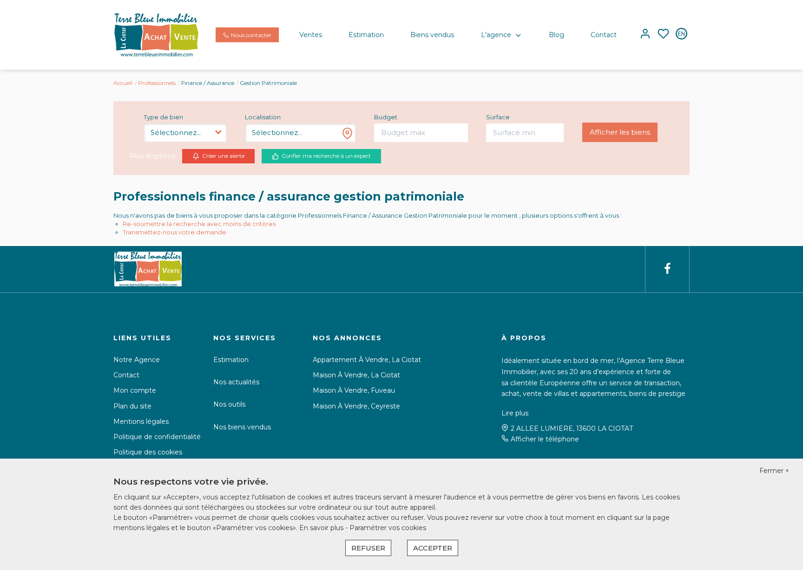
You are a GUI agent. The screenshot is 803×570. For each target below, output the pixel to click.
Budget (385, 117)
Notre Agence (136, 360)
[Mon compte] (645, 34)
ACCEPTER (432, 548)
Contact (604, 35)
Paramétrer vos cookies (387, 528)
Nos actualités (236, 382)
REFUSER (368, 548)
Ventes (310, 35)
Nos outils (229, 404)
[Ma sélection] (663, 34)
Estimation (366, 35)
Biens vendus (432, 35)
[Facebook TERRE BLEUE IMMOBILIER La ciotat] (667, 269)
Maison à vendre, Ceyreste (356, 406)
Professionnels (157, 82)
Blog (556, 35)
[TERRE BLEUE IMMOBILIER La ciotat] (156, 34)
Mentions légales (141, 421)
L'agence (496, 35)
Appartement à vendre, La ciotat (367, 360)
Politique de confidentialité (157, 437)
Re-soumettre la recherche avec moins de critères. (200, 223)
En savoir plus (322, 528)
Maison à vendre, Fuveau (354, 390)
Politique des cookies (147, 452)
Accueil (122, 82)
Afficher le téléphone (545, 439)
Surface (498, 117)
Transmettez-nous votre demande (174, 232)
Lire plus (514, 413)
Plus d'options (152, 156)
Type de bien (163, 117)
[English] (681, 34)
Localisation (263, 117)
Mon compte (134, 390)
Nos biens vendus (242, 427)
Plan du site (132, 406)
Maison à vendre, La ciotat (356, 375)
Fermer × (774, 470)
